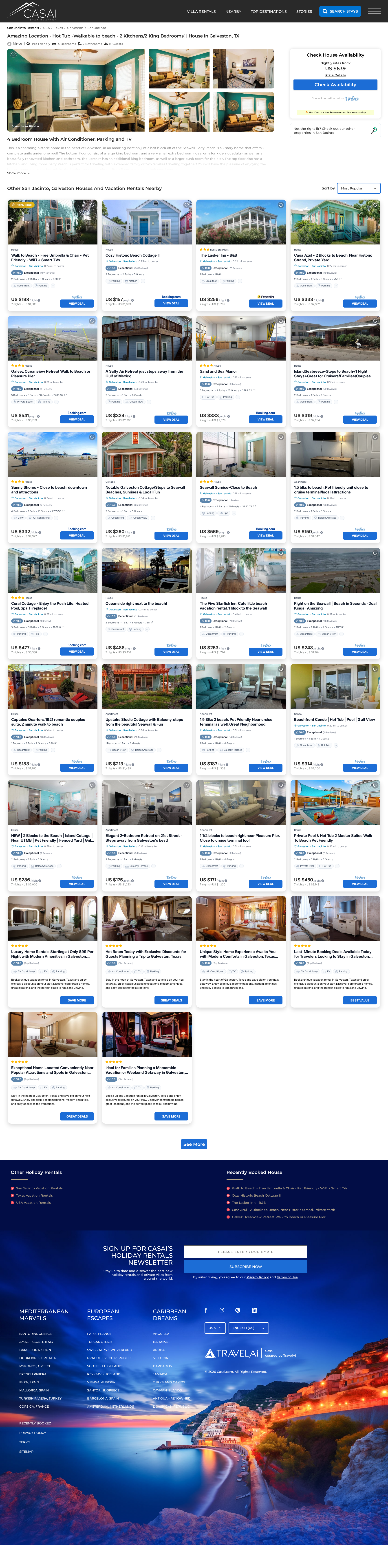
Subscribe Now (245, 1267)
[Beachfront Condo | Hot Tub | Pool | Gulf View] (335, 686)
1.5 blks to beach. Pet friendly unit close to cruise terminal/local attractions (331, 489)
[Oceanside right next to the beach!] (147, 570)
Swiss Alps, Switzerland (109, 1350)
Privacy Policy (258, 1277)
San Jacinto (97, 28)
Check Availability (335, 84)
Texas (58, 28)
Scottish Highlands (105, 1366)
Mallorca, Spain (34, 1390)
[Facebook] (205, 1311)
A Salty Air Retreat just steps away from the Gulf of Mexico (144, 373)
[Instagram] (221, 1311)
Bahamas (161, 1342)
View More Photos (25, 126)
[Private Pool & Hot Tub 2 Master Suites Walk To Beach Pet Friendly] (335, 802)
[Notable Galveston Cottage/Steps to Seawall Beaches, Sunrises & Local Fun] (147, 454)
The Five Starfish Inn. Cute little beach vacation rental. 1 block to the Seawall (233, 605)
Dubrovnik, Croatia (37, 1358)
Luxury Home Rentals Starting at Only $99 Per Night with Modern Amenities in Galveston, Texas (52, 954)
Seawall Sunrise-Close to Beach (228, 487)
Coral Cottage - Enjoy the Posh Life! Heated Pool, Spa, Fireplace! (49, 605)
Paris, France (99, 1334)
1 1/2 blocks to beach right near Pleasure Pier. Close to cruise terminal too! (240, 838)
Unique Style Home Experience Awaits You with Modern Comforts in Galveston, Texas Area (238, 954)
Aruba (159, 1350)
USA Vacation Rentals (33, 1203)
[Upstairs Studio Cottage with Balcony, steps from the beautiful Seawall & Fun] (147, 686)
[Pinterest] (237, 1311)
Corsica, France (34, 1406)
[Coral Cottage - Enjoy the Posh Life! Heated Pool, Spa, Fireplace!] (52, 570)
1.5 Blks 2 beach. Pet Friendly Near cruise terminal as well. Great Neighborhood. (236, 721)
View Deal (77, 303)
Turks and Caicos (169, 1382)
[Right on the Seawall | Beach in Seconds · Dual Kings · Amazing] (335, 570)
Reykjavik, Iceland (104, 1374)
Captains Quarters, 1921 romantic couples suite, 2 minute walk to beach (48, 721)
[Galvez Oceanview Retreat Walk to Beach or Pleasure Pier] (52, 338)
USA (46, 28)
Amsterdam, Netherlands (110, 1406)
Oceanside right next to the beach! (136, 603)
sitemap (26, 1452)
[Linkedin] (254, 1311)
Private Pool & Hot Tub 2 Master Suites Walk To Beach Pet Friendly (333, 838)
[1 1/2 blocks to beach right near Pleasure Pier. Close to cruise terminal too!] (241, 802)
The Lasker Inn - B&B (218, 255)
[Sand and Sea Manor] (241, 338)
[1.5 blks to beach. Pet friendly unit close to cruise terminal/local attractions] (335, 454)
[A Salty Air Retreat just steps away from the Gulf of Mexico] (147, 338)
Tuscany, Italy (99, 1342)
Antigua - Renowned (172, 1398)
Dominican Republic (171, 1406)
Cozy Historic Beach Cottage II (132, 255)
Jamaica (160, 1374)
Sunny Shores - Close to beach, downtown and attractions (49, 489)
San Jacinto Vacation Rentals (39, 1188)
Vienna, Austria (101, 1382)
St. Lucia (160, 1358)
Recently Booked (35, 1423)
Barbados (162, 1366)
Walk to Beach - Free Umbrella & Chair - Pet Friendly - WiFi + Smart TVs (50, 257)
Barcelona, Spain (35, 1350)
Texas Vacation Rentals (34, 1195)
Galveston (75, 28)
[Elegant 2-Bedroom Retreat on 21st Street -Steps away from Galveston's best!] (147, 802)
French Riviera (32, 1374)
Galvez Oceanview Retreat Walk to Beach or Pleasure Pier (50, 373)
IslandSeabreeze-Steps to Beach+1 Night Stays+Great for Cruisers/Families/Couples (332, 373)
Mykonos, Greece (35, 1366)
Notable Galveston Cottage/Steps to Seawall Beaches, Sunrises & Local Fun (145, 489)
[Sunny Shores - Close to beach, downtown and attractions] (52, 454)
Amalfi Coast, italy (36, 1342)
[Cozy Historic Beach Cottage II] (147, 222)
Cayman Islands (167, 1390)
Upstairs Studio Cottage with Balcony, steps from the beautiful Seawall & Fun (144, 721)
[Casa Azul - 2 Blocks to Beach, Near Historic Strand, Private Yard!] (335, 222)
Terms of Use (287, 1277)
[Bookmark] (13, 54)
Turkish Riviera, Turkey (40, 1398)
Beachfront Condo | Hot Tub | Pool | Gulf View (334, 719)
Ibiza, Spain (29, 1382)
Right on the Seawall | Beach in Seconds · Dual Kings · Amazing (335, 605)
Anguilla (161, 1334)
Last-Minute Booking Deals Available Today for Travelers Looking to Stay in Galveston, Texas (333, 954)
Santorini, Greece (35, 1334)
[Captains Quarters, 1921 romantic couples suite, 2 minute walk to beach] (52, 686)
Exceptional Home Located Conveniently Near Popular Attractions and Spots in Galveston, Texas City (52, 1070)
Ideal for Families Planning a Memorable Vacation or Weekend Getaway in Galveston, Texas (145, 1070)
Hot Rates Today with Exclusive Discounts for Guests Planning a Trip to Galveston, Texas (146, 954)
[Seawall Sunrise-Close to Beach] (241, 454)
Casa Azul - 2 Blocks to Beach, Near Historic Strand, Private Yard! (333, 257)
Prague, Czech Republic (109, 1358)
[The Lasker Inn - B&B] (241, 222)
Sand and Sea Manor (218, 371)
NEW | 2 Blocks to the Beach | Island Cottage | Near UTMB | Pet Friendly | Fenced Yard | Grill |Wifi (52, 838)
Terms (24, 1442)
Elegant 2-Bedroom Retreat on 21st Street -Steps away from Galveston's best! (144, 838)
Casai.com (225, 1372)
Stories (304, 11)
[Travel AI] (231, 1353)
